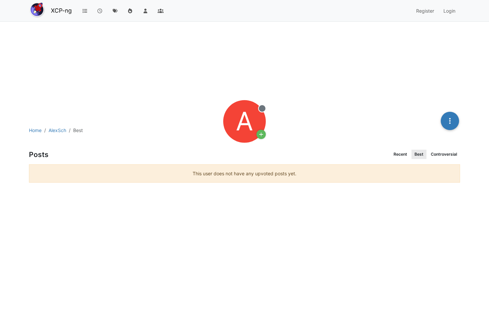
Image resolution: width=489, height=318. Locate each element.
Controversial (444, 154)
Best (418, 154)
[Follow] (261, 134)
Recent (400, 154)
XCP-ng (61, 10)
